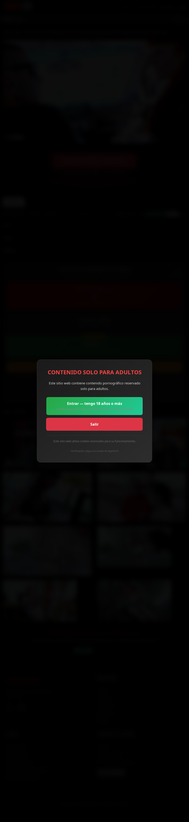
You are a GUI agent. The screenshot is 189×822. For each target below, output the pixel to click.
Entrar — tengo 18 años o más (94, 406)
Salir (94, 424)
